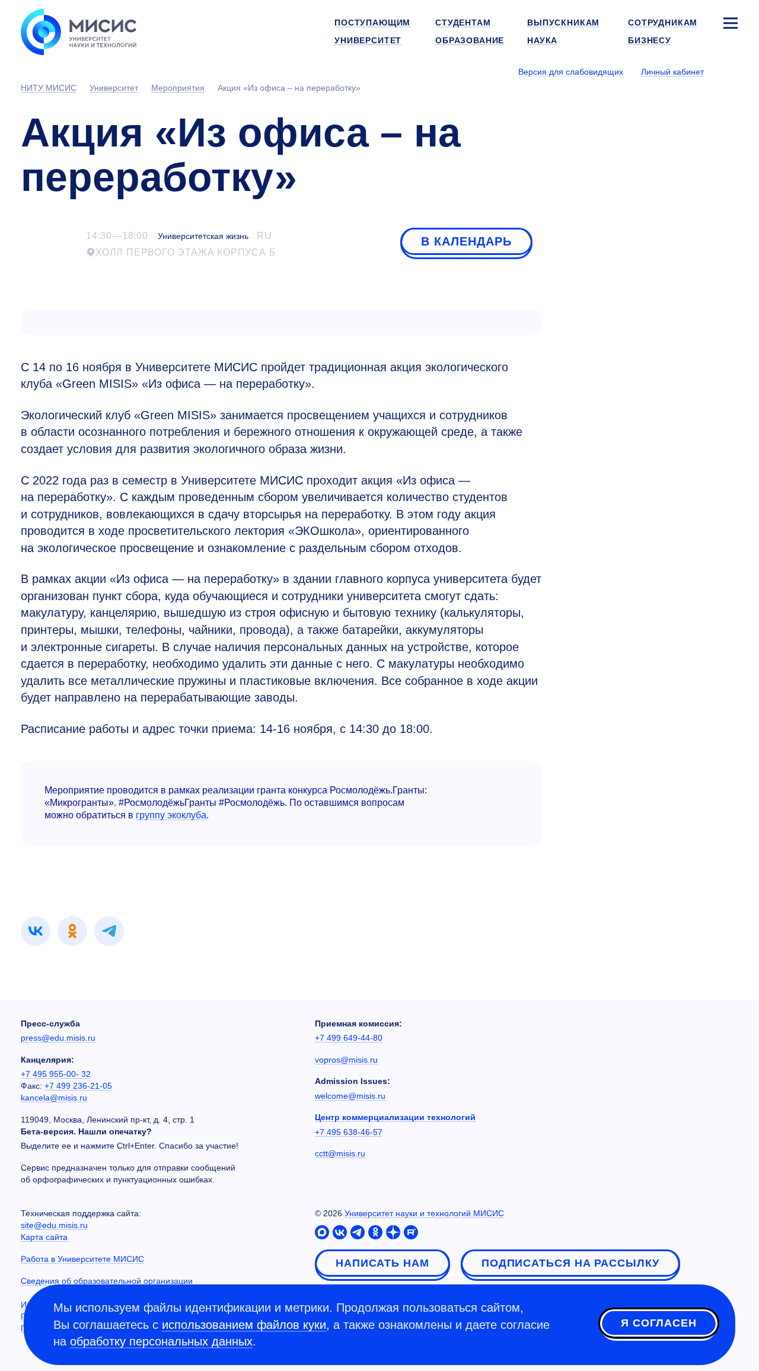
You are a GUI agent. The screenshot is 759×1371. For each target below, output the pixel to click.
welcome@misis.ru (350, 1096)
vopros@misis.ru (346, 1059)
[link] (35, 931)
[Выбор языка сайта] (730, 71)
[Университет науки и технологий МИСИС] (78, 30)
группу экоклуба (171, 815)
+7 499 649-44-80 (348, 1037)
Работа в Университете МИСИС (82, 1259)
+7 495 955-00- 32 (56, 1074)
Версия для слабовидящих (570, 71)
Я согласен (659, 1323)
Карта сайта (44, 1237)
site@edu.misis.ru (54, 1225)
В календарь (466, 241)
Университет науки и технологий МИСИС (424, 1213)
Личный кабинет (672, 71)
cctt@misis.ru (340, 1153)
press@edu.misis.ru (58, 1037)
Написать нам (382, 1263)
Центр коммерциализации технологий (395, 1117)
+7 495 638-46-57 (348, 1132)
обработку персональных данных (161, 1341)
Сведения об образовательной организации (107, 1281)
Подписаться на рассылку (570, 1263)
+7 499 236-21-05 (78, 1086)
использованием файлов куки (244, 1324)
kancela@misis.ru (54, 1097)
